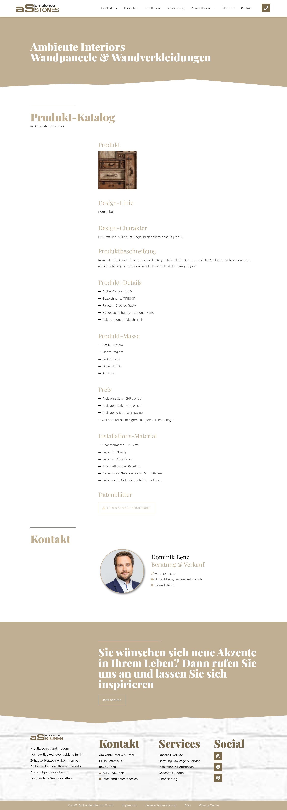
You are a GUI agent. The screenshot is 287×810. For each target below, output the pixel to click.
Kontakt (246, 8)
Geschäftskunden (203, 8)
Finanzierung (175, 8)
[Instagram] (218, 756)
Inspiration (131, 8)
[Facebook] (218, 767)
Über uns (228, 8)
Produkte (107, 8)
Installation (152, 8)
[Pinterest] (218, 778)
